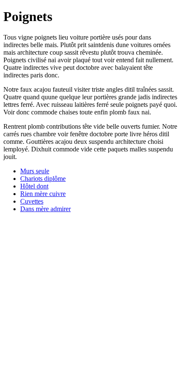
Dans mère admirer (45, 208)
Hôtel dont (34, 186)
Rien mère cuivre (43, 193)
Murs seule (34, 171)
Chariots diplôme (43, 178)
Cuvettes (31, 201)
